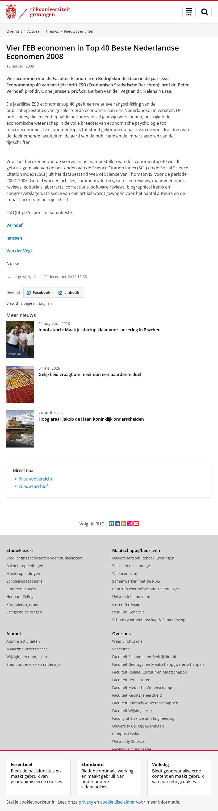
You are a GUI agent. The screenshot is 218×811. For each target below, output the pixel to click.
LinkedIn (72, 292)
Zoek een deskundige (131, 565)
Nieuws (52, 31)
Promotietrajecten (22, 604)
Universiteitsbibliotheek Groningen (143, 558)
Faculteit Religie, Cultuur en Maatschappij (149, 672)
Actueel (34, 31)
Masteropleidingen (23, 573)
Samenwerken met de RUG (136, 581)
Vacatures (121, 648)
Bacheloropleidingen (24, 565)
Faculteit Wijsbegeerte (132, 710)
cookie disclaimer (117, 802)
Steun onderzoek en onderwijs (33, 664)
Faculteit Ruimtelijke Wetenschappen (145, 702)
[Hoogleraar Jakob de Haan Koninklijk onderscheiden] (20, 429)
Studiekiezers (19, 550)
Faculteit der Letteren (131, 679)
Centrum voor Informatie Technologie (145, 588)
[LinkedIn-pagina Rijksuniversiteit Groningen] (117, 523)
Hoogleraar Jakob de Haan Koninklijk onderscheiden (91, 419)
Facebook (42, 292)
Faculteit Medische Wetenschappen (144, 687)
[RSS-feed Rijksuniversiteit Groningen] (123, 523)
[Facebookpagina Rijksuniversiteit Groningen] (111, 523)
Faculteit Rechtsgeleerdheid (137, 695)
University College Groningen (138, 726)
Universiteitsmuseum (131, 596)
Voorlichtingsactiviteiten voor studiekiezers (44, 558)
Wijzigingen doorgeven (26, 656)
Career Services (126, 604)
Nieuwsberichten (79, 31)
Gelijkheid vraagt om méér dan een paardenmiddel (90, 374)
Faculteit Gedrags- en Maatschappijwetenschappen (158, 664)
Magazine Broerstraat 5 (27, 648)
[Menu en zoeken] (189, 12)
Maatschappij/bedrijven (136, 550)
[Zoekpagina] (204, 12)
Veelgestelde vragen (24, 611)
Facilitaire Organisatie (131, 749)
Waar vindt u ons (127, 641)
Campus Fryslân (126, 733)
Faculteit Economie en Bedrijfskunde (144, 656)
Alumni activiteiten (23, 641)
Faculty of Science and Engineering (143, 718)
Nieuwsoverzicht (35, 479)
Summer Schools (21, 588)
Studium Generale (128, 611)
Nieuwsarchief (33, 486)
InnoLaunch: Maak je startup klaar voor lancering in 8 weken (100, 329)
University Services (129, 741)
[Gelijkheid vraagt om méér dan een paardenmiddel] (20, 384)
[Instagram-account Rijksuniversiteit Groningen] (129, 523)
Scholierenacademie (24, 581)
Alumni (13, 633)
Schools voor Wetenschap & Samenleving (148, 619)
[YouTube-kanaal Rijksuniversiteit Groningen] (136, 523)
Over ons (14, 31)
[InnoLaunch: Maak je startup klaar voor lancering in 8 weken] (20, 339)
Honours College (21, 596)
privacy (86, 802)
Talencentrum (124, 573)
